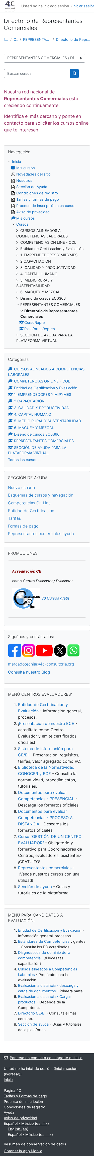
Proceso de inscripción (23, 1101)
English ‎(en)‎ (18, 1129)
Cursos (16, 39)
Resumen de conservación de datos (35, 1144)
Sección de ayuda (35, 886)
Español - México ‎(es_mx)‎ (26, 1123)
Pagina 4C (12, 1090)
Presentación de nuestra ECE (46, 723)
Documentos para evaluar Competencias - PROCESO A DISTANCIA (45, 817)
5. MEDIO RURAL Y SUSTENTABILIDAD (47, 421)
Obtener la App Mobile (23, 1151)
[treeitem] (47, 251)
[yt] (51, 650)
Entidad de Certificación (31, 510)
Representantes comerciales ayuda (41, 533)
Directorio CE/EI (31, 1013)
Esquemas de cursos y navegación (40, 495)
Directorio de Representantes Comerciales (73, 39)
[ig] (28, 650)
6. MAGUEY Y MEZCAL (34, 428)
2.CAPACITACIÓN (29, 401)
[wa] (73, 650)
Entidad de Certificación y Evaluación (45, 388)
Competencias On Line (29, 502)
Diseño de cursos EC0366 (36, 434)
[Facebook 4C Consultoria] (14, 650)
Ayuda (9, 1112)
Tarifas (14, 518)
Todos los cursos (22, 460)
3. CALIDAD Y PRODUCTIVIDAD (41, 408)
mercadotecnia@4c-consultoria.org (41, 664)
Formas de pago (23, 526)
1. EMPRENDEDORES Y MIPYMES (42, 394)
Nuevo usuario (21, 487)
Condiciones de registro (24, 1107)
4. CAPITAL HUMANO (32, 414)
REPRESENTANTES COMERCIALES (37, 39)
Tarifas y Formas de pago (25, 1096)
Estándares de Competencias (43, 941)
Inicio (6, 39)
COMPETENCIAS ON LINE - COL (42, 381)
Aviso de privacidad (20, 1118)
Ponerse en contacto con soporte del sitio (46, 1058)
